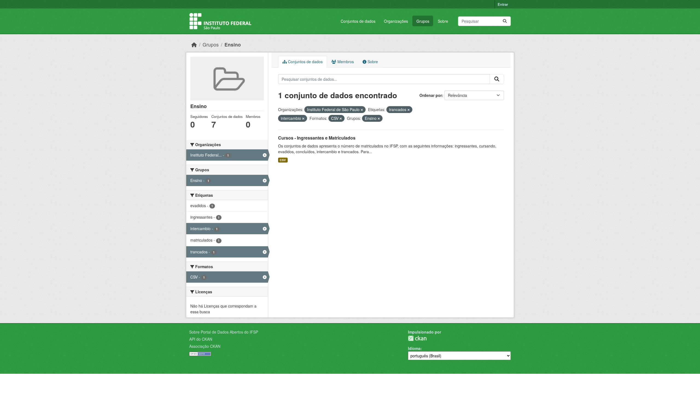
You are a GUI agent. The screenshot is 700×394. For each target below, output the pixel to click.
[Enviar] (504, 21)
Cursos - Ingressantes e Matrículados (316, 138)
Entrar (503, 4)
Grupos (422, 21)
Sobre (443, 21)
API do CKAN (200, 339)
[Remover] (362, 110)
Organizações (396, 21)
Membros (345, 61)
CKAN (417, 338)
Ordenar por (430, 95)
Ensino (232, 44)
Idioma (414, 348)
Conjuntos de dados (358, 21)
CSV (283, 160)
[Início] (194, 44)
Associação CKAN (204, 346)
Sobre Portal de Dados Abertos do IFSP (223, 332)
